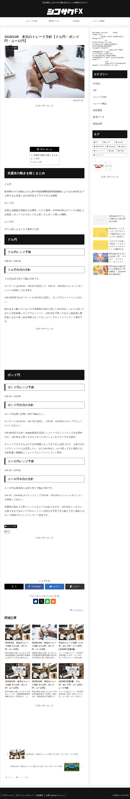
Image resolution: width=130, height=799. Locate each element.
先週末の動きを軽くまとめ (45, 155)
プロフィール (7, 795)
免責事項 (39, 795)
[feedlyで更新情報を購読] (47, 601)
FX (8, 532)
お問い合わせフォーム (55, 795)
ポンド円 (37, 162)
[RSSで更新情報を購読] (53, 601)
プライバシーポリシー (25, 795)
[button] (74, 586)
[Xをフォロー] (41, 601)
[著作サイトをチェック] (35, 601)
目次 (42, 149)
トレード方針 (11, 526)
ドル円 (36, 158)
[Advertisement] (44, 126)
